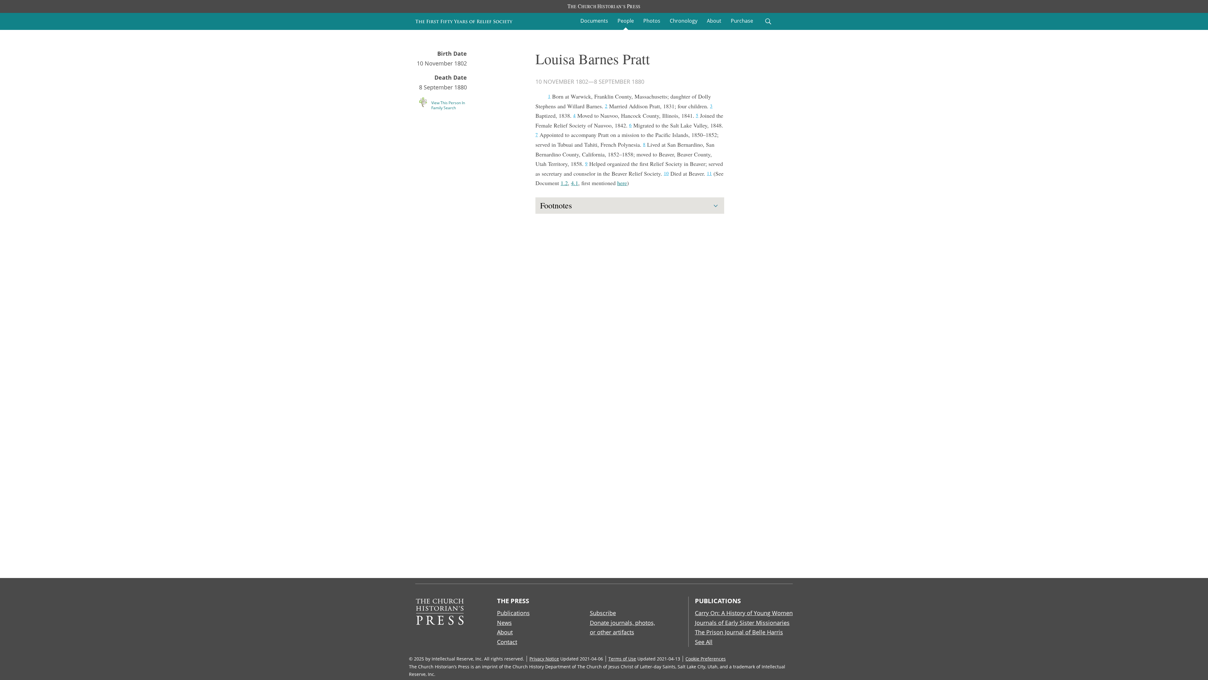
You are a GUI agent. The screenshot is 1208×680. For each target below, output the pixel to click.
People (626, 20)
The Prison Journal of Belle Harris (739, 632)
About (714, 20)
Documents (594, 20)
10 (666, 173)
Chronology (683, 20)
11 (709, 173)
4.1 (574, 183)
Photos (651, 20)
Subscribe (603, 613)
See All (704, 642)
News (504, 622)
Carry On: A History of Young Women (744, 613)
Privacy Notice (544, 659)
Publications (513, 613)
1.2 (564, 183)
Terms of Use (622, 659)
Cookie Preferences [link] (705, 659)
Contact (507, 642)
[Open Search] (768, 21)
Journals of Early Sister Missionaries (742, 622)
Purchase (742, 20)
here (622, 183)
